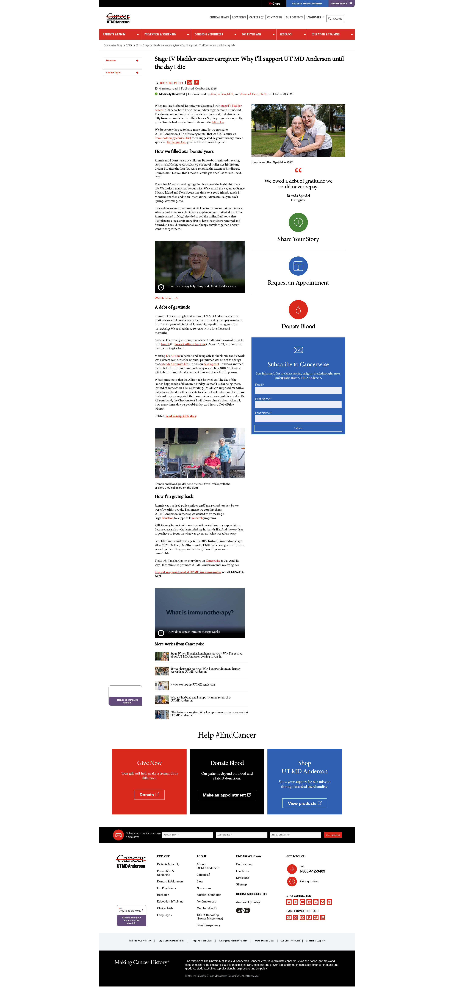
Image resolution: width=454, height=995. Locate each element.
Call (312, 868)
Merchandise (205, 908)
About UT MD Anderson (208, 866)
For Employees (206, 901)
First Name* (263, 399)
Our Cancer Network (290, 941)
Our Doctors (294, 17)
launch (165, 344)
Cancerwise (213, 561)
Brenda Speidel (172, 83)
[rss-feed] (322, 917)
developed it (211, 364)
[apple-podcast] (289, 917)
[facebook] (289, 902)
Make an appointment (225, 795)
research (197, 518)
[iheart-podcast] (315, 917)
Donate (147, 794)
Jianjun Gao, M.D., (222, 94)
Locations (242, 871)
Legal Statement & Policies (171, 941)
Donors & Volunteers (209, 34)
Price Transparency (209, 925)
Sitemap (241, 884)
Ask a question (309, 881)
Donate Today (339, 3)
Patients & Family (114, 34)
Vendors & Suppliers (315, 941)
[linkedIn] (315, 902)
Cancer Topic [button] (113, 72)
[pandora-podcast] (309, 917)
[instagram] (309, 902)
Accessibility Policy (248, 902)
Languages (313, 17)
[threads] (329, 902)
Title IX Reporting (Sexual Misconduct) (210, 916)
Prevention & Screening (160, 34)
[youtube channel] (302, 902)
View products (302, 803)
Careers (255, 17)
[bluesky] (322, 902)
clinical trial (183, 138)
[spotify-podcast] (295, 917)
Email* (259, 385)
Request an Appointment (307, 3)
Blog (200, 881)
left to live (218, 122)
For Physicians (251, 34)
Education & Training (325, 34)
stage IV (226, 106)
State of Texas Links (264, 941)
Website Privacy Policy (140, 941)
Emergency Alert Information (233, 941)
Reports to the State (202, 941)
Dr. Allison (173, 356)
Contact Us (274, 17)
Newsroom (204, 888)
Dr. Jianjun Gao (176, 142)
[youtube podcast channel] (302, 917)
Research (286, 34)
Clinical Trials (219, 17)
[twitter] (295, 902)
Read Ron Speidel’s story (180, 416)
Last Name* (263, 413)
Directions (242, 877)
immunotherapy (165, 138)
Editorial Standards (209, 894)
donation (167, 518)
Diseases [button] (111, 60)
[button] (189, 81)
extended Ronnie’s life (174, 364)
